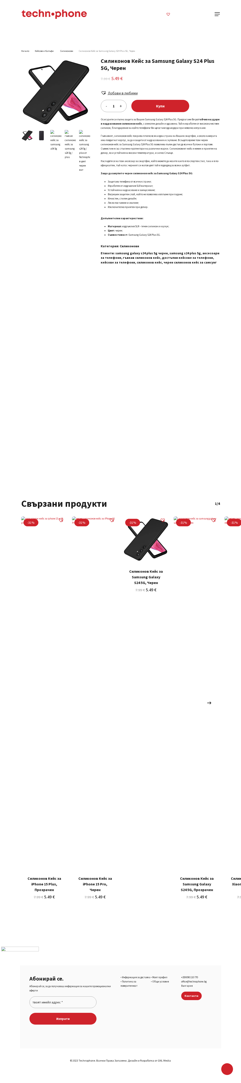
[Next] (209, 703)
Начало (25, 51)
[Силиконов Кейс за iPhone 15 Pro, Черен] (95, 693)
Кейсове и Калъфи (45, 51)
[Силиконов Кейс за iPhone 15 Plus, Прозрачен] (44, 693)
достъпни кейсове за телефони (187, 258)
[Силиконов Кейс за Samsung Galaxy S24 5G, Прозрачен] (197, 693)
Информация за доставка (136, 977)
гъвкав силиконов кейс (141, 258)
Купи (160, 106)
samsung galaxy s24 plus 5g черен (141, 253)
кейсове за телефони (118, 262)
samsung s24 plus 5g (185, 253)
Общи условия (160, 981)
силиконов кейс (149, 262)
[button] (119, 93)
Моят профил (159, 977)
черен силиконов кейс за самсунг (190, 262)
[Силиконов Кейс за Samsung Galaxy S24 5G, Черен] (146, 539)
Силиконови (66, 51)
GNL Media (164, 1060)
